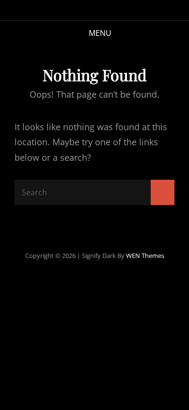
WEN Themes (145, 255)
